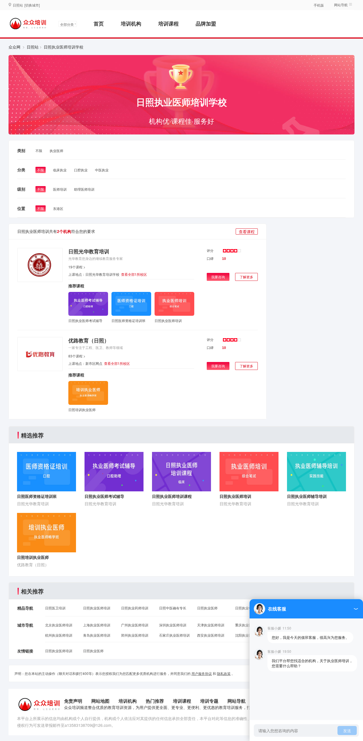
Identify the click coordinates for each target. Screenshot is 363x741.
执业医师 (56, 150)
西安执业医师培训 (210, 635)
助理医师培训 (84, 189)
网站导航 (236, 701)
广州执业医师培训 (134, 624)
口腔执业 (81, 169)
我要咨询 (218, 276)
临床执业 (60, 169)
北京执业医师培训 (58, 624)
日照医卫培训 (55, 607)
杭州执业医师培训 (58, 635)
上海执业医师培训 (96, 624)
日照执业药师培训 (134, 607)
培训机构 (131, 23)
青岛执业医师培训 (96, 635)
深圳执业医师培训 (172, 624)
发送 (347, 730)
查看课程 (247, 231)
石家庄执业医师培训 (174, 635)
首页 (99, 23)
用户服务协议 (201, 673)
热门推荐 (155, 701)
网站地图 (100, 701)
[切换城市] (32, 5)
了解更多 (246, 276)
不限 (38, 150)
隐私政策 (224, 673)
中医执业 (102, 169)
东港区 (58, 208)
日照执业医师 (207, 607)
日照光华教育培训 (88, 251)
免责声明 (73, 701)
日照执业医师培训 (96, 607)
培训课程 (168, 23)
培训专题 (209, 701)
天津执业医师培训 (210, 624)
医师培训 (60, 189)
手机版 (319, 5)
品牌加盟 (206, 23)
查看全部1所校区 (134, 274)
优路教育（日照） (88, 340)
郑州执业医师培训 (134, 635)
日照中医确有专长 (172, 607)
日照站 (33, 47)
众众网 (14, 47)
